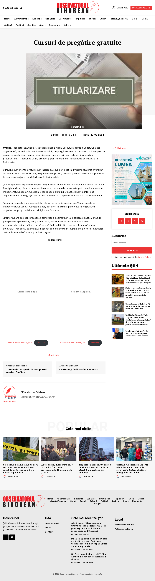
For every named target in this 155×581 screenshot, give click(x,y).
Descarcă (41, 343)
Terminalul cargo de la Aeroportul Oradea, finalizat (26, 371)
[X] (128, 221)
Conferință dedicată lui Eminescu (78, 369)
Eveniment (76, 550)
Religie (74, 534)
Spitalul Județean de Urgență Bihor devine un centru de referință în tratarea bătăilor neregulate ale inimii (132, 468)
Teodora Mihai (68, 134)
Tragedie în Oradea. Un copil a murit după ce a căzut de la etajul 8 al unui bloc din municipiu (95, 468)
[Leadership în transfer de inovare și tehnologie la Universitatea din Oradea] (118, 333)
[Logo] (78, 7)
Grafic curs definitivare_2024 (73, 343)
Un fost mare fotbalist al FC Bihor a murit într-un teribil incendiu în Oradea (137, 306)
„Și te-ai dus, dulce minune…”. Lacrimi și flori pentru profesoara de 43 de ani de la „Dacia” (57, 468)
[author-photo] (5, 476)
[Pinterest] (135, 221)
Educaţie (77, 127)
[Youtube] (12, 537)
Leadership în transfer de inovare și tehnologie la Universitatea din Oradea (136, 333)
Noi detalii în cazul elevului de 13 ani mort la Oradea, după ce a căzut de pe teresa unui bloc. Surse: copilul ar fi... (20, 468)
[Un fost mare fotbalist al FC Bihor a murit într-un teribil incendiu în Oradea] (118, 306)
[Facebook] (121, 221)
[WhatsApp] (142, 221)
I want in (130, 250)
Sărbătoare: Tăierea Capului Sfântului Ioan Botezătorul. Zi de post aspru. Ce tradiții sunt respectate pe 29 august (138, 279)
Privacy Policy (144, 257)
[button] (13, 8)
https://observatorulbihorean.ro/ (38, 397)
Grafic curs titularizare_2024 (20, 343)
